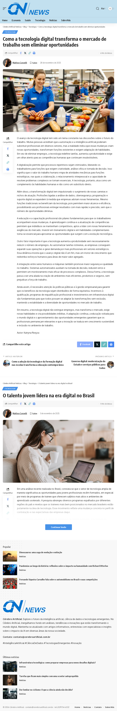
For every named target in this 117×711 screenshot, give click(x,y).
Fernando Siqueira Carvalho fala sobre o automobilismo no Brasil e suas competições (58, 579)
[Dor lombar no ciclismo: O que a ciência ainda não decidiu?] (10, 693)
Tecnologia (10, 32)
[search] (97, 8)
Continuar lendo (58, 527)
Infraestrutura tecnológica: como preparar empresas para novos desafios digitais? (57, 662)
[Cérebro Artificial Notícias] (28, 8)
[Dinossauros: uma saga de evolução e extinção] (10, 556)
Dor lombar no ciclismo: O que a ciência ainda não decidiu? (46, 690)
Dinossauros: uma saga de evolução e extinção (40, 552)
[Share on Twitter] (25, 53)
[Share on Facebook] (21, 53)
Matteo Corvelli (20, 62)
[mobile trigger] (5, 8)
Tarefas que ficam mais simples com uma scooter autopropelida (48, 676)
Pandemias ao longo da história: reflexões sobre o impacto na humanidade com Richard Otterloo (63, 566)
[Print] (34, 53)
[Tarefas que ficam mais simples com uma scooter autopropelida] (10, 680)
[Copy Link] (30, 53)
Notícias (22, 556)
